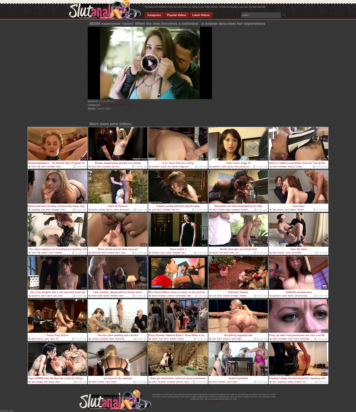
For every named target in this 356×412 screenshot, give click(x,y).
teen (274, 382)
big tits (230, 166)
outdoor (180, 339)
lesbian (221, 209)
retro (183, 252)
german (132, 105)
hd (57, 339)
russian (95, 339)
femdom (244, 209)
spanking (36, 209)
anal (93, 166)
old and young (301, 296)
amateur (155, 166)
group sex (245, 166)
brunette (162, 382)
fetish (112, 105)
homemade (181, 296)
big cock (115, 166)
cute (55, 296)
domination (296, 252)
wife (214, 339)
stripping (176, 252)
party (46, 339)
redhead (58, 252)
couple (164, 166)
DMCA (216, 401)
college (290, 382)
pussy (40, 339)
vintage (102, 209)
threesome (125, 209)
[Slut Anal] (105, 9)
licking (51, 382)
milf (38, 166)
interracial (96, 252)
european (121, 105)
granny (280, 209)
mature (293, 209)
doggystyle (184, 166)
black (117, 252)
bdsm (104, 105)
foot (45, 382)
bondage (51, 166)
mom (34, 166)
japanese (216, 166)
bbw (274, 209)
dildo (240, 339)
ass (169, 166)
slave (140, 105)
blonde (175, 166)
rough (290, 339)
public (169, 252)
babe (228, 209)
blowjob (300, 209)
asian (224, 166)
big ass (109, 209)
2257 (211, 401)
